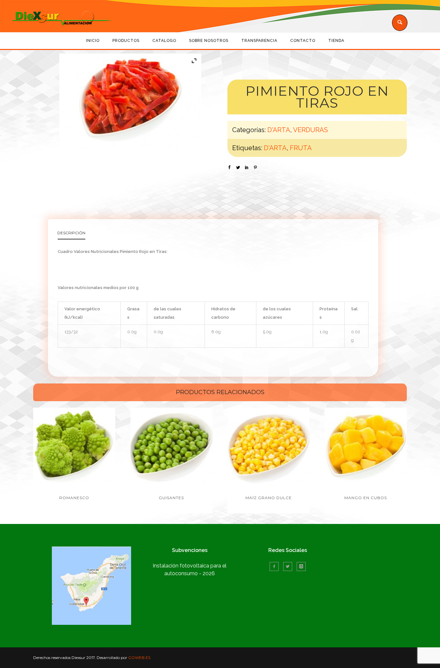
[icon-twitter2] (289, 566)
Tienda (336, 40)
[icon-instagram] (301, 566)
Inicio (93, 40)
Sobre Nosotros (208, 40)
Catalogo (164, 40)
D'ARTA (278, 130)
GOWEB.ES (139, 657)
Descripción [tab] (71, 232)
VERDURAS (310, 130)
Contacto (302, 40)
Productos (125, 40)
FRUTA (301, 148)
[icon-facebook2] (276, 566)
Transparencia (259, 40)
